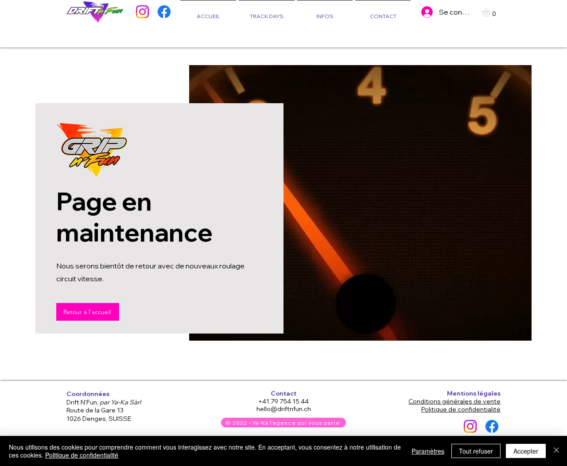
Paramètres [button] (428, 451)
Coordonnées (87, 394)
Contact (283, 393)
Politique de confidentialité (81, 454)
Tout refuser (476, 451)
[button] (325, 12)
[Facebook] (164, 11)
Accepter (525, 451)
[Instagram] (142, 11)
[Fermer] (556, 451)
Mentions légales (474, 393)
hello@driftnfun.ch (283, 409)
